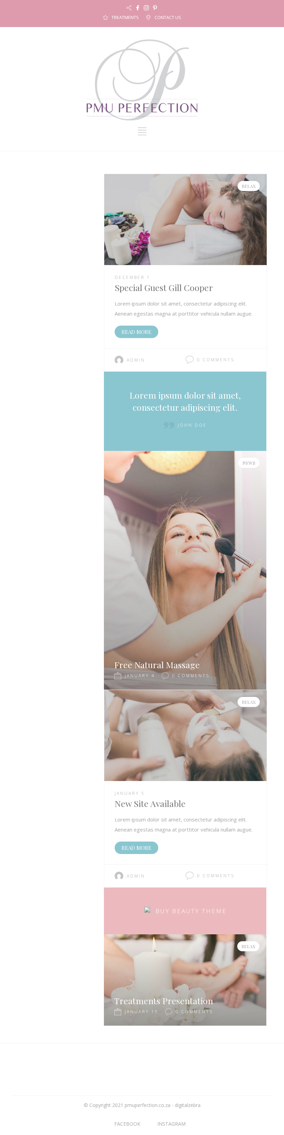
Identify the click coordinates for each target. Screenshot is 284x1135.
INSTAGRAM (171, 1123)
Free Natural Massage (157, 664)
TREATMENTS (125, 17)
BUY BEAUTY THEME (191, 911)
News (248, 463)
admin (136, 360)
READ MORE (136, 331)
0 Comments (215, 360)
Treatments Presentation (163, 1000)
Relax (249, 186)
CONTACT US (167, 17)
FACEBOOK (127, 1123)
